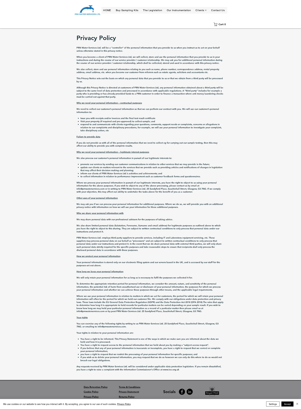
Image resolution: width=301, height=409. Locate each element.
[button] (201, 10)
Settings (273, 404)
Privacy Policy (124, 404)
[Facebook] (182, 392)
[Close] (297, 403)
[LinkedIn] (190, 392)
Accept (287, 404)
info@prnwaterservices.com (91, 188)
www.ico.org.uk (171, 369)
